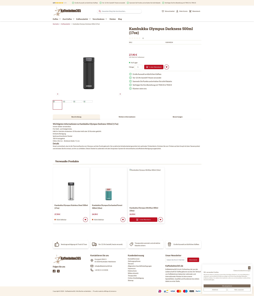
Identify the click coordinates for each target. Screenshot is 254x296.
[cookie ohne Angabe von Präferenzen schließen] (249, 267)
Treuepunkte (132, 275)
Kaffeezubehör (82, 19)
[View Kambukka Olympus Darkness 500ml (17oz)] (57, 105)
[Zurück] (58, 94)
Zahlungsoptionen (134, 261)
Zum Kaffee (67, 19)
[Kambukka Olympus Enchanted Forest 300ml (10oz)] (108, 185)
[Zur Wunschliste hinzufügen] (166, 67)
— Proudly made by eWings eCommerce (104, 291)
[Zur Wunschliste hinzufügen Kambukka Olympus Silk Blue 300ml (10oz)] (160, 219)
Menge (131, 67)
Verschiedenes (98, 19)
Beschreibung (76, 117)
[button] (135, 38)
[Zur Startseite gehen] (67, 11)
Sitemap (130, 280)
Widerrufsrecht (133, 273)
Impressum (132, 268)
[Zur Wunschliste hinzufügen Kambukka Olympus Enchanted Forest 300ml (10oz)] (123, 219)
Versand (131, 263)
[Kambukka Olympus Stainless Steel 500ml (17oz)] (71, 185)
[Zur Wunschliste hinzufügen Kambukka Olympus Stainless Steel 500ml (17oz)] (85, 219)
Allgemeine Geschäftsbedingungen (140, 266)
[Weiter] (120, 94)
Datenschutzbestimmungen (242, 270)
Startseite (56, 24)
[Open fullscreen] (89, 63)
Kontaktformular (134, 259)
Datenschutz (132, 271)
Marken (113, 19)
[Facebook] (54, 271)
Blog (120, 19)
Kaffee (55, 19)
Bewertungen (178, 117)
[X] (58, 271)
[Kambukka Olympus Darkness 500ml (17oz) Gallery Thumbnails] (73, 105)
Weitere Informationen (127, 117)
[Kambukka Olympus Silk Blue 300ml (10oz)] (147, 187)
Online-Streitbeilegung (136, 278)
